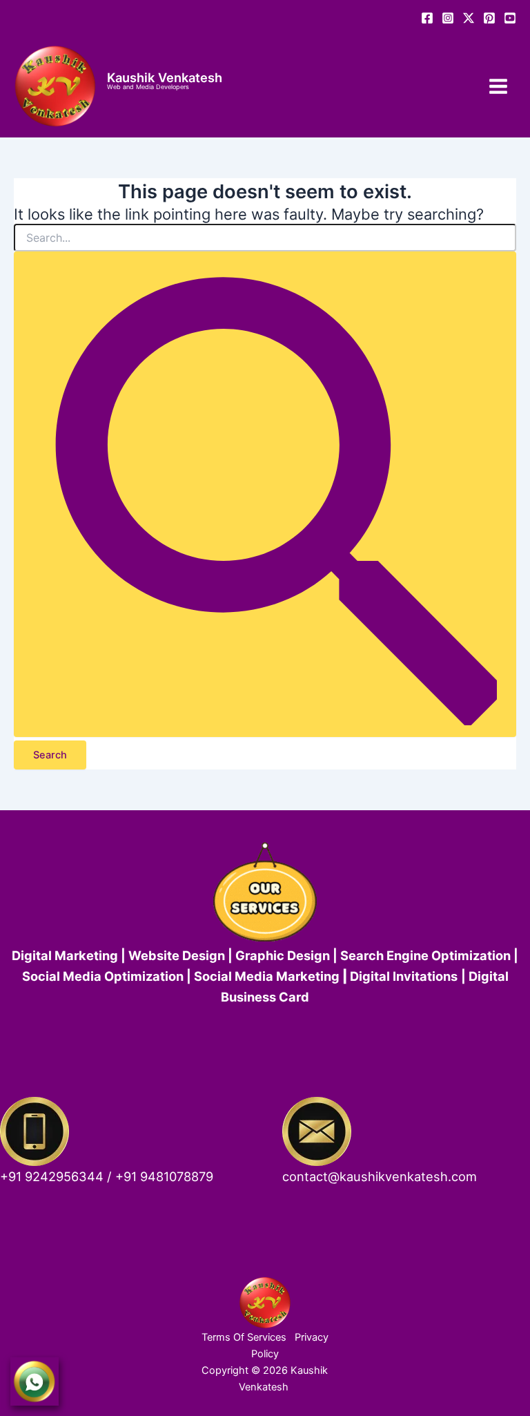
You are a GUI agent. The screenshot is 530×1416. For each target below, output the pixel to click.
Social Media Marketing (267, 976)
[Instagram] (448, 18)
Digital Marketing (66, 955)
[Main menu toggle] (498, 86)
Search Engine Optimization (425, 955)
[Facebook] (427, 18)
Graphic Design (282, 955)
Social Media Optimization (103, 976)
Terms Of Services (244, 1337)
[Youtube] (510, 18)
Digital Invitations (404, 976)
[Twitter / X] (468, 18)
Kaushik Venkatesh (164, 77)
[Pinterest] (489, 18)
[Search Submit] (265, 494)
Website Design (176, 955)
